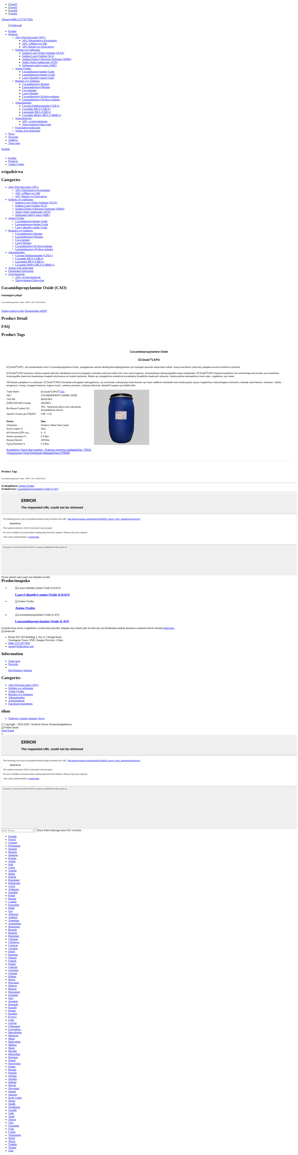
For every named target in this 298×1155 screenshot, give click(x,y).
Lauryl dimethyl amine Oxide (38, 77)
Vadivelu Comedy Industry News (26, 718)
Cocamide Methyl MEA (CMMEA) (41, 115)
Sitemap (27, 670)
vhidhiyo (13, 140)
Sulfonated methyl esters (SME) (39, 65)
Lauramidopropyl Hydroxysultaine (41, 99)
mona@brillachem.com (21, 646)
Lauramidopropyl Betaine (36, 87)
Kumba (12, 31)
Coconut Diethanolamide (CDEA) (40, 105)
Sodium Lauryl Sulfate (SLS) (38, 56)
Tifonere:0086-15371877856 (17, 19)
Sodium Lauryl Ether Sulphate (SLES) (43, 52)
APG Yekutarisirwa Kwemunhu (39, 40)
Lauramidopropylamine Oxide (38, 74)
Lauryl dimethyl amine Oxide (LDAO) (42, 595)
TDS (62, 392)
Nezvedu (13, 136)
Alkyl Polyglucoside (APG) (30, 37)
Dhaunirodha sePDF (36, 310)
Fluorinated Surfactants (27, 127)
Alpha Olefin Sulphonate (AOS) (39, 62)
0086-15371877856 (19, 643)
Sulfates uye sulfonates (27, 49)
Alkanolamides (23, 102)
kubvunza (169, 628)
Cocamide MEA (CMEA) (36, 108)
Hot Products (15, 670)
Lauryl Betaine (30, 93)
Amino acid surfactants (27, 130)
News (11, 133)
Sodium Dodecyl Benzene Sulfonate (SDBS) (46, 59)
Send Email (7, 730)
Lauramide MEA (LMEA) (36, 112)
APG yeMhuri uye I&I (34, 43)
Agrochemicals (23, 118)
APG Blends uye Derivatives (38, 46)
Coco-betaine (29, 90)
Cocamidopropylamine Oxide (38, 71)
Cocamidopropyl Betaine (35, 84)
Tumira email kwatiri (12, 310)
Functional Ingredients (20, 703)
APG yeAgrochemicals (34, 121)
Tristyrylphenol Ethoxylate (36, 124)
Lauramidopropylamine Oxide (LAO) (37, 488)
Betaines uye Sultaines (27, 80)
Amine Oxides (23, 68)
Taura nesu (14, 143)
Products (13, 34)
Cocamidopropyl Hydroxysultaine (40, 96)
